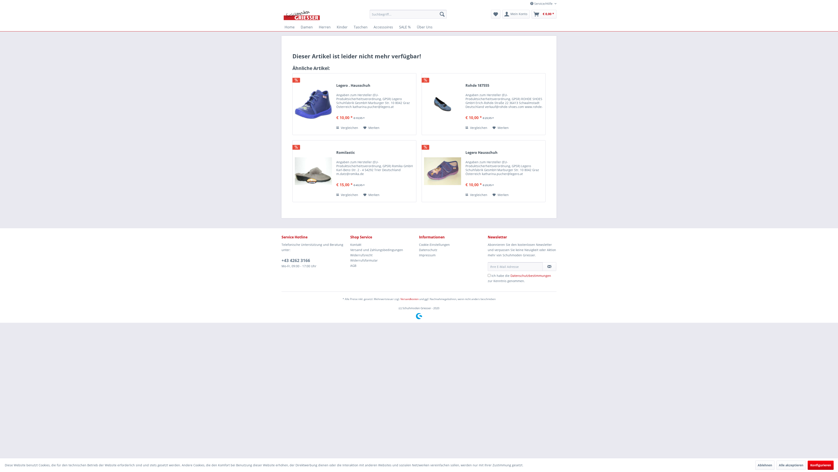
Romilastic (345, 152)
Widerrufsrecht (361, 255)
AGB (353, 266)
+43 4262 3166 (296, 260)
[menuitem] (408, 14)
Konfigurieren (820, 465)
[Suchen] (442, 14)
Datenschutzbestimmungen (530, 276)
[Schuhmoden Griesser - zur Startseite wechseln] (302, 15)
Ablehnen (765, 465)
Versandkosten (409, 299)
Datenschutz (428, 250)
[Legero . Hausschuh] (313, 104)
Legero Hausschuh (481, 152)
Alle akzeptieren (791, 465)
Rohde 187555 (477, 85)
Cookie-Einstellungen (434, 245)
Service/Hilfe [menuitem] (543, 4)
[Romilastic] (313, 171)
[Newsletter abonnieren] (549, 266)
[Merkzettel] (495, 14)
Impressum (427, 255)
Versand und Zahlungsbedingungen (376, 250)
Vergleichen (349, 128)
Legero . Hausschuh (353, 85)
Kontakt (355, 245)
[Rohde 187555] (442, 104)
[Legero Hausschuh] (442, 171)
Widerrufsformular (364, 260)
